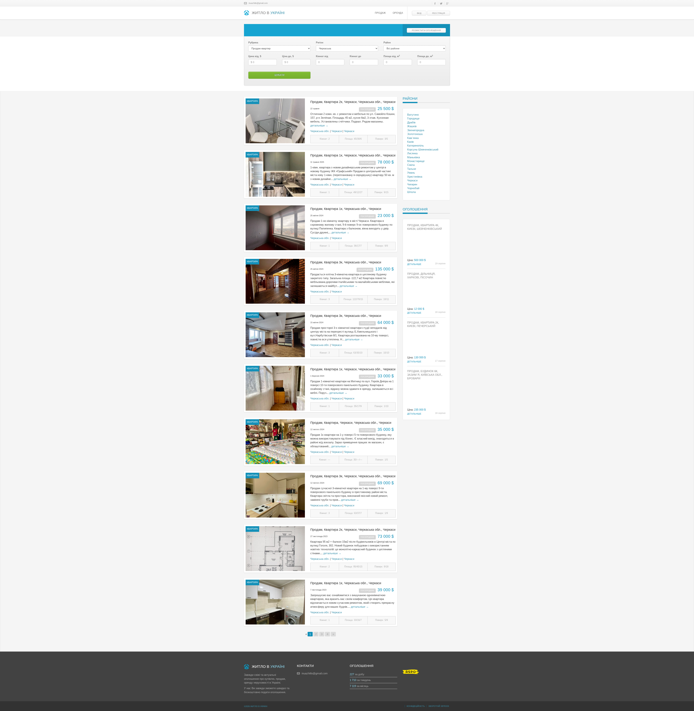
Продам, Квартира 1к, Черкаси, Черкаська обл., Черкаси (352, 155)
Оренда (398, 13)
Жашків (412, 126)
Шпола (411, 191)
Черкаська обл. (319, 131)
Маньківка (413, 157)
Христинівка (414, 176)
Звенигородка (415, 130)
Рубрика (253, 42)
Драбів (411, 122)
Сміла (411, 164)
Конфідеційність (416, 706)
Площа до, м (425, 56)
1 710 (353, 680)
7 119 (353, 686)
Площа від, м (392, 56)
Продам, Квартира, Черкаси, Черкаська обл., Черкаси (350, 423)
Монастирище (416, 161)
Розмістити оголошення (426, 30)
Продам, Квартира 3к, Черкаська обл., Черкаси (345, 262)
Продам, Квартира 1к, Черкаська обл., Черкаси (345, 209)
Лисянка (412, 153)
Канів (410, 141)
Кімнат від (322, 56)
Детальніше (414, 264)
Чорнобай (413, 188)
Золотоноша (415, 133)
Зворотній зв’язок (438, 706)
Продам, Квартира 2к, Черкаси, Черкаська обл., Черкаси (352, 102)
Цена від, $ (254, 56)
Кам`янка (413, 137)
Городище (413, 118)
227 (352, 674)
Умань (411, 172)
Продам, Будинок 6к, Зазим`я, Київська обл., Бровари (424, 375)
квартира (252, 101)
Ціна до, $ (288, 56)
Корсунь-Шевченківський (422, 149)
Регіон (319, 42)
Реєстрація (438, 13)
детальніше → (319, 125)
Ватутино (413, 114)
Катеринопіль (415, 145)
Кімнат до (355, 56)
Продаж (380, 13)
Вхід (419, 13)
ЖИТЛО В (268, 13)
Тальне (411, 168)
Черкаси (336, 131)
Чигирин (412, 184)
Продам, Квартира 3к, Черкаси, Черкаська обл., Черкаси (352, 476)
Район (387, 42)
